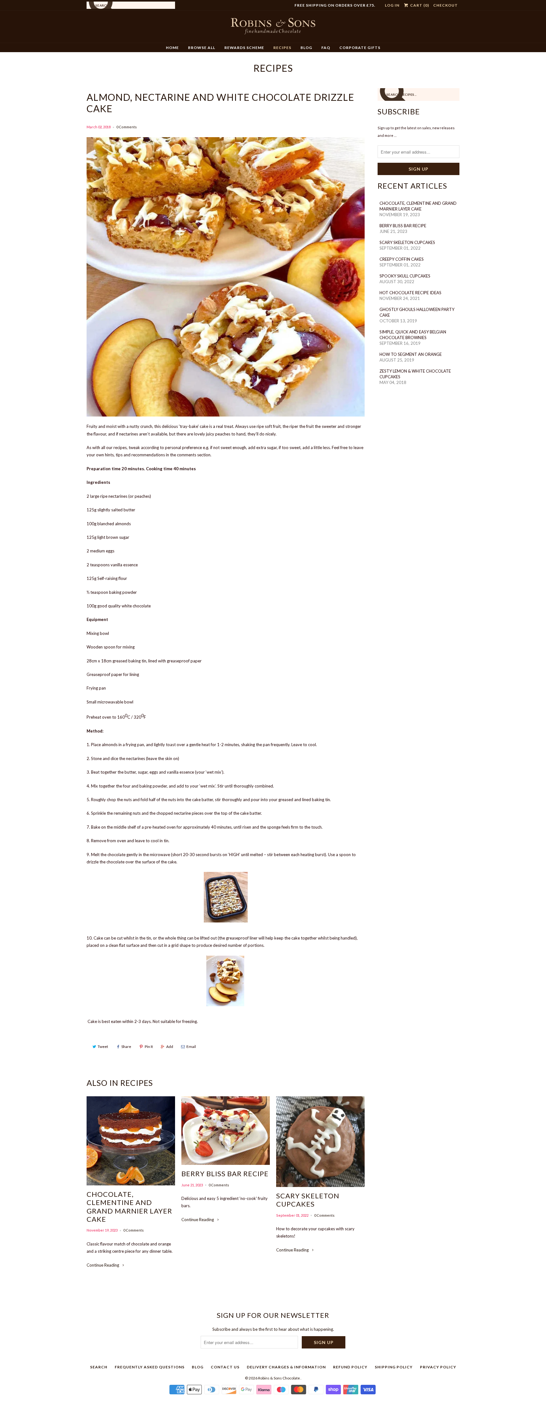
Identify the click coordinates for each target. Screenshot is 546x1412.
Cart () (419, 5)
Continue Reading (103, 1265)
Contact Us (225, 1367)
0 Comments (126, 127)
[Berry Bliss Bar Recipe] (225, 1130)
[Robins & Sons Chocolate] (273, 29)
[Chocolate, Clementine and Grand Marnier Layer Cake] (131, 1140)
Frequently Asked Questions (150, 1367)
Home (172, 47)
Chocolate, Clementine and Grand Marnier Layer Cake (129, 1206)
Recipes (282, 47)
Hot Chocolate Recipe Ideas (410, 292)
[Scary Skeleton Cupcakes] (320, 1141)
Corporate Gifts (359, 47)
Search (98, 1367)
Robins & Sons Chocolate (279, 1378)
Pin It (149, 1046)
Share (126, 1046)
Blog (306, 47)
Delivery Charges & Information (286, 1367)
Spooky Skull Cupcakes (404, 275)
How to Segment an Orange (410, 354)
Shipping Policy (394, 1367)
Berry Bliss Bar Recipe (225, 1174)
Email (191, 1046)
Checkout (445, 5)
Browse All (201, 47)
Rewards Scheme (244, 47)
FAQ (325, 47)
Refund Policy (350, 1367)
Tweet (103, 1046)
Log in (392, 5)
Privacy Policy (438, 1367)
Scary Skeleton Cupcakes (307, 1200)
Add (169, 1046)
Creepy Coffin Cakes (401, 259)
